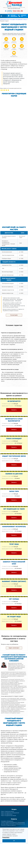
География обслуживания (7, 821)
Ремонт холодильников (6, 814)
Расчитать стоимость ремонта (8, 825)
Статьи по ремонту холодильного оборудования (13, 822)
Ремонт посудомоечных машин (8, 815)
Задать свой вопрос (14, 647)
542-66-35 (14, 11)
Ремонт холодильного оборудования (10, 812)
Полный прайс (14, 315)
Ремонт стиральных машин (7, 811)
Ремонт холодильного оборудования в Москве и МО (14, 7)
